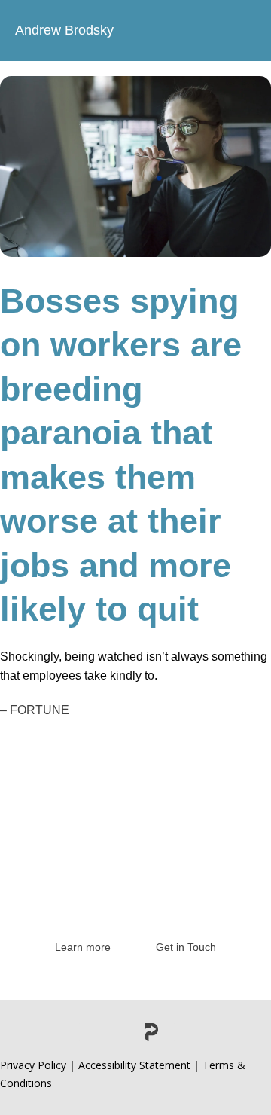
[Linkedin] (88, 1032)
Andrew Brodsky (64, 30)
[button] (243, 30)
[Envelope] (183, 1032)
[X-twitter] (120, 1032)
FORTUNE (39, 710)
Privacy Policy (33, 1065)
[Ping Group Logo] (151, 1032)
